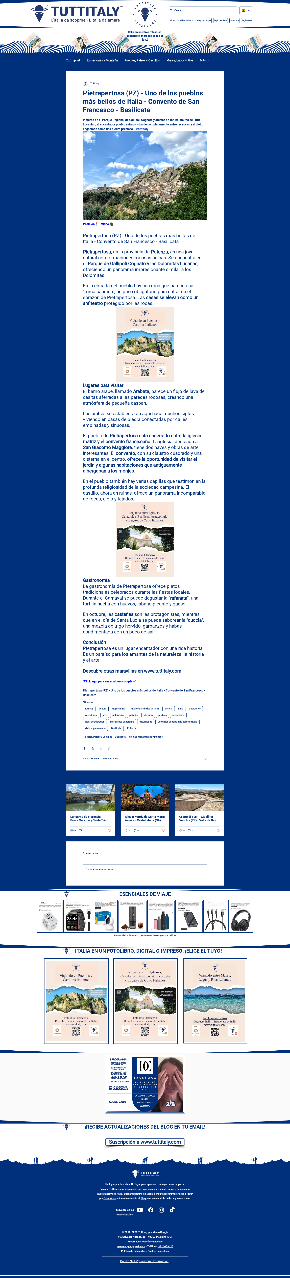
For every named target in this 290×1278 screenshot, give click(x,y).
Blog (143, 1198)
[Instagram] (161, 1210)
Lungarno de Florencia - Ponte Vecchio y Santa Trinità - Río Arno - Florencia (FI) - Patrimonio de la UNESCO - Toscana (90, 818)
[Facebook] (150, 1210)
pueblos (162, 715)
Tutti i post (73, 60)
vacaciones (91, 715)
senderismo (178, 715)
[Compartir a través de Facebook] (84, 748)
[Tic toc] (172, 1210)
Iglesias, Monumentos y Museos (146, 736)
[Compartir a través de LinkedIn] (101, 748)
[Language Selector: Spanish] (245, 10)
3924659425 (165, 1246)
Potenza (131, 728)
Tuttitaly (114, 1189)
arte (105, 715)
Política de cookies (158, 1251)
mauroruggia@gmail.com (131, 1246)
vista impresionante (95, 728)
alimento (148, 715)
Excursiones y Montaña (102, 60)
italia (180, 708)
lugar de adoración (95, 721)
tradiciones (195, 708)
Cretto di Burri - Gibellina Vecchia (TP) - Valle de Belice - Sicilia (199, 818)
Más (203, 60)
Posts (180, 1193)
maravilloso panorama (122, 721)
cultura (102, 708)
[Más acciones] (205, 83)
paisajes (133, 715)
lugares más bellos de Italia (145, 708)
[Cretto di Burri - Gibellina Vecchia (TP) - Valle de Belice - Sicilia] (199, 797)
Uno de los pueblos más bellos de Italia (177, 721)
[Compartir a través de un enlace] (109, 748)
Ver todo (219, 777)
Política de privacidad (133, 1251)
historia (169, 708)
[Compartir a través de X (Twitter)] (92, 748)
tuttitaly (89, 708)
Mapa (150, 1193)
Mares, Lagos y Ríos (179, 60)
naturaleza (118, 715)
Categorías (110, 1198)
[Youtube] (140, 1210)
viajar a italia (118, 708)
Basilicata (116, 728)
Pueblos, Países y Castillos (142, 60)
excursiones (145, 721)
